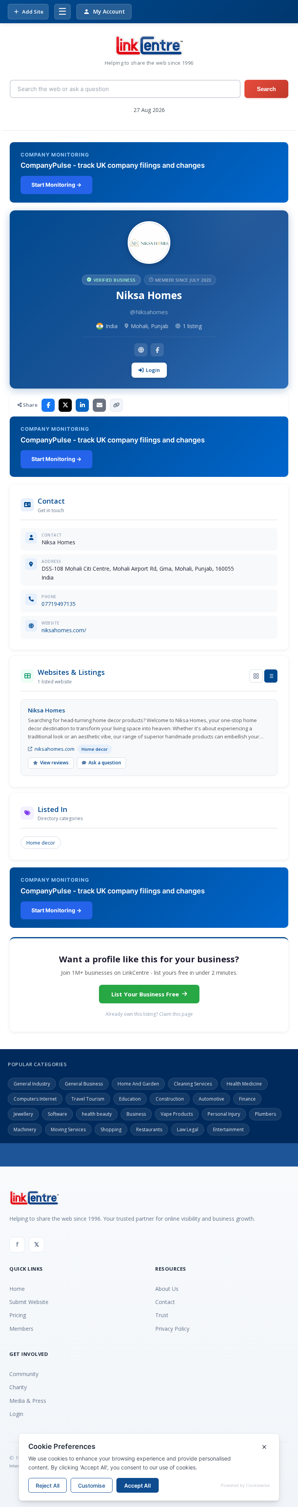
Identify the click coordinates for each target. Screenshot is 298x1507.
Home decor (40, 842)
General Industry (32, 1083)
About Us (166, 1288)
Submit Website (29, 1302)
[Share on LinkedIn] (82, 405)
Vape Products (177, 1114)
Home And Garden (138, 1083)
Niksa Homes (46, 710)
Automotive (211, 1099)
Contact (165, 1302)
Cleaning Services (193, 1083)
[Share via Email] (99, 405)
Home (17, 1288)
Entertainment (228, 1129)
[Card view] (256, 676)
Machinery (25, 1129)
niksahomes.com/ (64, 630)
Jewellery (23, 1114)
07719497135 (59, 603)
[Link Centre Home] (149, 45)
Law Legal (187, 1129)
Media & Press (27, 1400)
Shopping (110, 1129)
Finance (247, 1099)
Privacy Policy (172, 1328)
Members (21, 1328)
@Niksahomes (149, 312)
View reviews (54, 762)
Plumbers (265, 1114)
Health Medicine (244, 1083)
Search (266, 89)
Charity (18, 1387)
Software (57, 1114)
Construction (170, 1099)
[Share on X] (65, 405)
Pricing (17, 1315)
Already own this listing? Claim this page (149, 1014)
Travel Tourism (87, 1099)
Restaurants (149, 1129)
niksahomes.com (54, 748)
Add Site (32, 11)
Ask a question (104, 762)
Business (136, 1114)
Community (23, 1374)
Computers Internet (35, 1099)
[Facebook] (157, 349)
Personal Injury (224, 1114)
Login (153, 369)
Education (130, 1099)
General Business (84, 1083)
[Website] (140, 349)
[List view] (270, 676)
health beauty (97, 1114)
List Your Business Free (145, 994)
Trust (161, 1315)
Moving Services (68, 1129)
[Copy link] (116, 405)
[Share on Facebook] (48, 405)
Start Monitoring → (56, 184)
